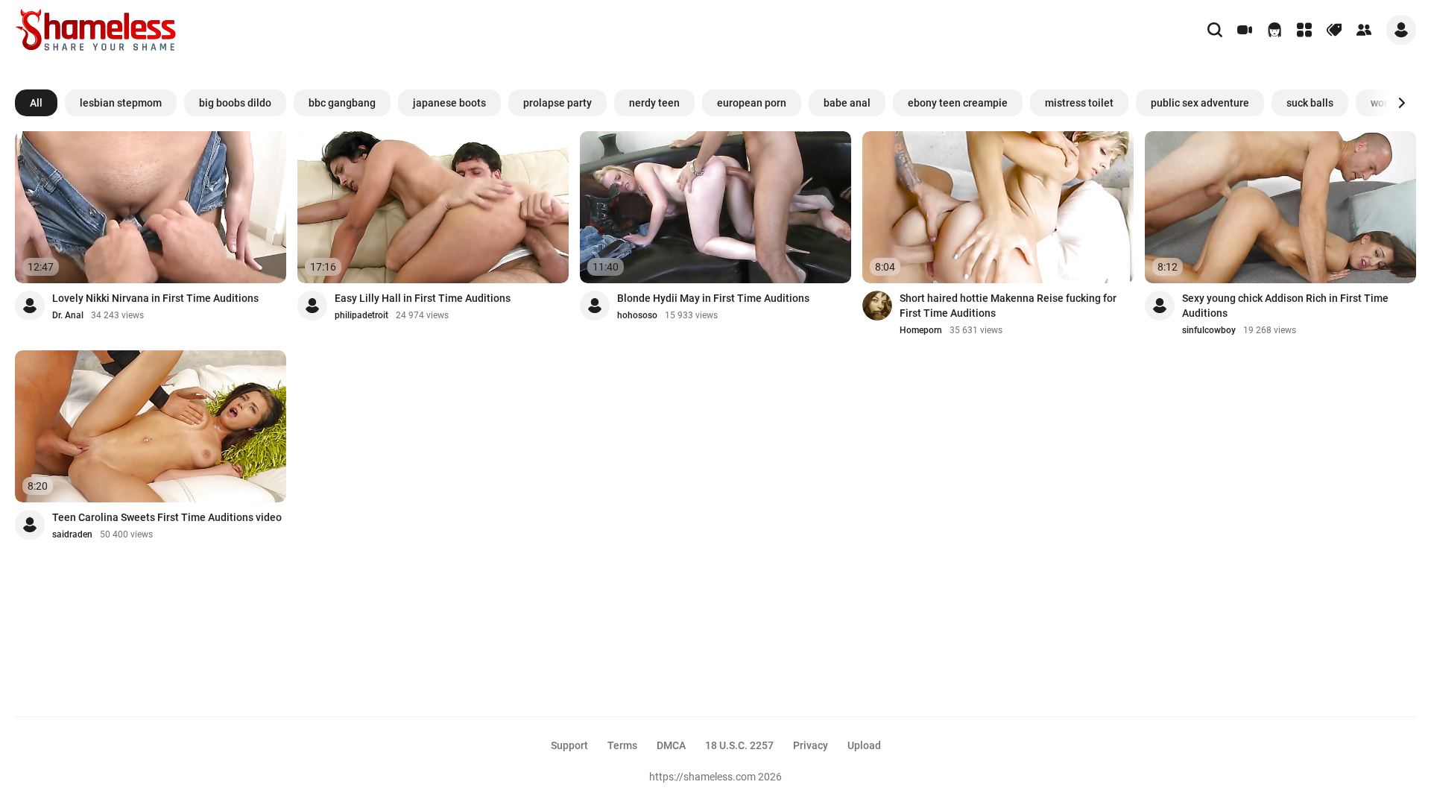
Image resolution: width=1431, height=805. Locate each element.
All (36, 103)
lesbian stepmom (121, 103)
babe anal (847, 103)
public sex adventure (1200, 103)
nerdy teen (654, 103)
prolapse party (557, 103)
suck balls (1309, 103)
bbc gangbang (342, 103)
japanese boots (449, 103)
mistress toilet (1079, 103)
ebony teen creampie (958, 103)
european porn (751, 103)
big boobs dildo (235, 103)
